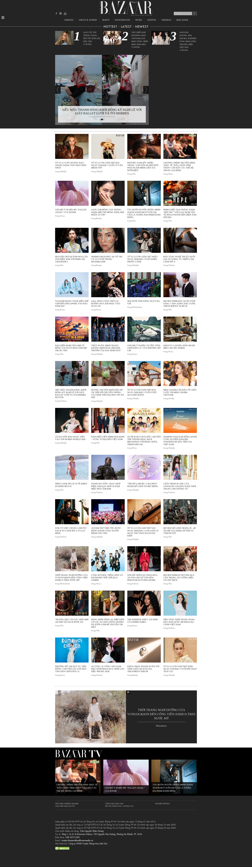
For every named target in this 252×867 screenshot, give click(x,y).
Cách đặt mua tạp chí (64, 806)
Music (62, 215)
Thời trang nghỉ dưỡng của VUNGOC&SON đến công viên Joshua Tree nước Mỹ (71, 577)
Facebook (56, 13)
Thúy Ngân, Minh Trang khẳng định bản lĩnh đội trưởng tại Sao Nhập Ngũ (106, 348)
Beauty (106, 20)
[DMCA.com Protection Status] (62, 847)
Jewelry (171, 398)
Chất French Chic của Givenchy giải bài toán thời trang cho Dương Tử (179, 486)
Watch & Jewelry (88, 20)
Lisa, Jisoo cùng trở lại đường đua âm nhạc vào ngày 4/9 (105, 303)
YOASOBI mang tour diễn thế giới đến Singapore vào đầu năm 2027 (72, 303)
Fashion (68, 20)
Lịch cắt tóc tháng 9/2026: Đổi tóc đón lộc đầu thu (92, 36)
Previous (58, 90)
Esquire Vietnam (162, 803)
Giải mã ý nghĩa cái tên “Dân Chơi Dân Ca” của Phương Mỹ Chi (144, 348)
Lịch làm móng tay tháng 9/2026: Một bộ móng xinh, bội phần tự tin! (107, 212)
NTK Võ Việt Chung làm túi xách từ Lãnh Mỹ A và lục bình (70, 530)
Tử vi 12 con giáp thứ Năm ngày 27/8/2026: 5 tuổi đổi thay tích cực (180, 668)
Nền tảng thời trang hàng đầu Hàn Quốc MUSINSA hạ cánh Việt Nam (179, 622)
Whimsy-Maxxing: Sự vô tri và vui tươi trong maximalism (106, 259)
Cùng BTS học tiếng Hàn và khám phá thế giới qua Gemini (107, 577)
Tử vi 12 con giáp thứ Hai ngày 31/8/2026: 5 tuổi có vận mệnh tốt (107, 165)
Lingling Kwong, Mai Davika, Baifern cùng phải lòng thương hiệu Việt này (187, 39)
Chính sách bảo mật (114, 803)
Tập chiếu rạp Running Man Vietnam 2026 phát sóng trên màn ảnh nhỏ (139, 38)
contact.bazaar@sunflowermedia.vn (77, 840)
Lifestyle (63, 171)
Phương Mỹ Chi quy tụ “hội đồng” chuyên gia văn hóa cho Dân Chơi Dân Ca (70, 668)
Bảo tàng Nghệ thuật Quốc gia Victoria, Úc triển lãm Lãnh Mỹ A (179, 259)
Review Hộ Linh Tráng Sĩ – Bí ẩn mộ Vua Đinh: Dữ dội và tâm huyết (179, 530)
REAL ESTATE (182, 20)
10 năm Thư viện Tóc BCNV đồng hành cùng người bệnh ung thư (106, 530)
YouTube (65, 13)
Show (170, 173)
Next (146, 90)
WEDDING (166, 20)
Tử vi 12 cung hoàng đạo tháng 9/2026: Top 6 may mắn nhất (70, 165)
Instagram (60, 13)
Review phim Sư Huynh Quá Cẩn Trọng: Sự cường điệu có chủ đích (178, 577)
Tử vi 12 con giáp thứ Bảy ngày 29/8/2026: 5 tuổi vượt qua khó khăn (142, 392)
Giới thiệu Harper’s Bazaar (66, 803)
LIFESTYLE (151, 20)
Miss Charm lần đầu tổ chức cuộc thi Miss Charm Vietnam (180, 392)
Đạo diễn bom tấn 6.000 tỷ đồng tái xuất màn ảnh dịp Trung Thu (71, 348)
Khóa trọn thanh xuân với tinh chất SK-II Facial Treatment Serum (143, 668)
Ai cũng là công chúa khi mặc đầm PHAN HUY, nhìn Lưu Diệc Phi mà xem (107, 668)
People (138, 20)
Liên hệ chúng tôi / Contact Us (119, 806)
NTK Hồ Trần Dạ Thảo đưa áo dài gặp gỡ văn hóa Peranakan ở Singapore (142, 577)
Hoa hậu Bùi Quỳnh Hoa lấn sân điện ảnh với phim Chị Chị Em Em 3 (71, 259)
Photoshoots (122, 20)
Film (134, 173)
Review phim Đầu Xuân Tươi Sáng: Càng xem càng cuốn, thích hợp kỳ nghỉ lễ (179, 303)
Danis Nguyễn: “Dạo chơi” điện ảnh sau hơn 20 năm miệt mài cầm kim (106, 486)
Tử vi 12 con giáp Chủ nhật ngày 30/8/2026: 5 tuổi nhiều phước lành (142, 259)
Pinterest (128, 692)
